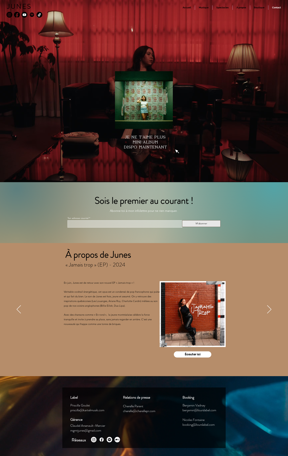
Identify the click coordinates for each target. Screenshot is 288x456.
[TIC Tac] (39, 15)
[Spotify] (32, 15)
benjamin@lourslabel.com (199, 410)
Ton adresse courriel (78, 218)
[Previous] (19, 309)
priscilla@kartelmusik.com (87, 410)
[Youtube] (24, 15)
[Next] (269, 309)
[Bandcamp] (117, 439)
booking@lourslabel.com (198, 424)
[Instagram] (9, 15)
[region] (193, 314)
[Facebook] (17, 15)
